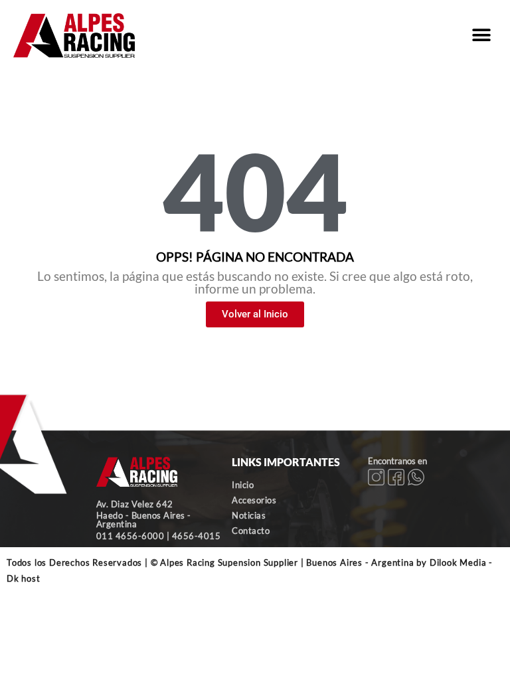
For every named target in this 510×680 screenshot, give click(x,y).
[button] (482, 35)
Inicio (243, 484)
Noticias (249, 515)
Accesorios (254, 500)
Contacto (251, 530)
